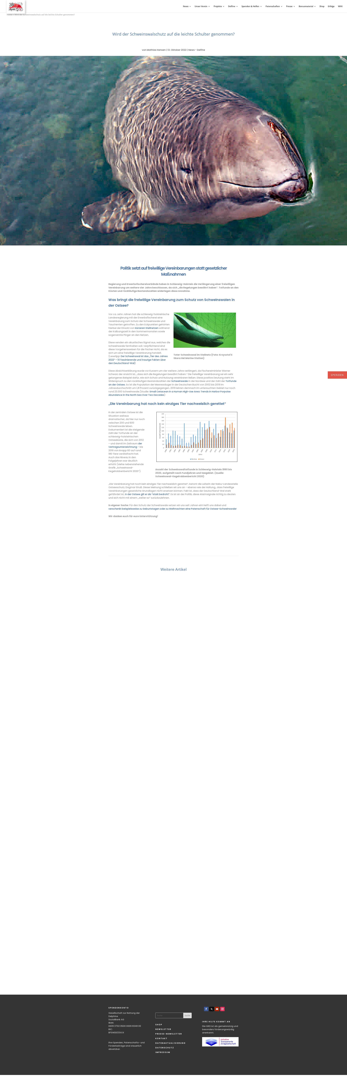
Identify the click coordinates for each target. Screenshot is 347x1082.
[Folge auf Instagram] (222, 1009)
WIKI (340, 6)
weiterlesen (123, 693)
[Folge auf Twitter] (211, 1009)
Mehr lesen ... (130, 698)
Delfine (231, 6)
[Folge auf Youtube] (217, 1009)
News (185, 6)
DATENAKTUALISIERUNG (170, 1043)
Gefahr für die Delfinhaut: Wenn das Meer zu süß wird (173, 674)
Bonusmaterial (306, 6)
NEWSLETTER (163, 1029)
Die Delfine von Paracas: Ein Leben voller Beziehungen (173, 954)
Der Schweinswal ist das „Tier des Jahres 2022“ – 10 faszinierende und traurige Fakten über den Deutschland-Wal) (138, 360)
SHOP (158, 1024)
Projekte (218, 6)
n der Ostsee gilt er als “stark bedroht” (147, 494)
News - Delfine (196, 50)
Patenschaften (273, 6)
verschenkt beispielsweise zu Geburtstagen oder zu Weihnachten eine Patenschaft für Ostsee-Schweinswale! (172, 508)
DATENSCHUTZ (164, 1047)
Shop (321, 6)
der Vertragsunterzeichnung (125, 445)
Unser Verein (201, 6)
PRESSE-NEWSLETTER (168, 1033)
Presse (289, 6)
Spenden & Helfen (250, 6)
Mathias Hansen (156, 50)
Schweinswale (179, 381)
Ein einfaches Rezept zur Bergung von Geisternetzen (174, 816)
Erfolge (331, 6)
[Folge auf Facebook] (206, 1009)
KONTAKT (161, 1038)
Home (9, 14)
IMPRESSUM (162, 1052)
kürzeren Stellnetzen (146, 328)
